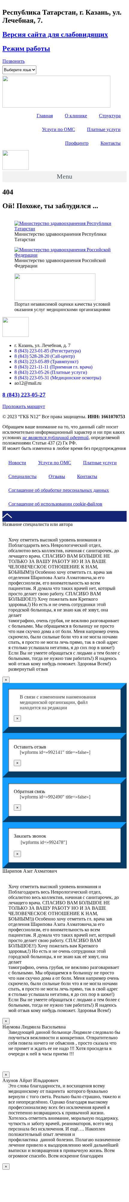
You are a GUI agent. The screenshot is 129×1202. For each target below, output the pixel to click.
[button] (13, 61)
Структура (110, 115)
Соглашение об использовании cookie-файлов (55, 503)
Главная (45, 115)
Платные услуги (104, 129)
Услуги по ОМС (58, 129)
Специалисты (22, 476)
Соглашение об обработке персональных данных (58, 490)
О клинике (76, 115)
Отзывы (57, 476)
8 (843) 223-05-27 (24, 395)
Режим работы (26, 48)
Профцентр (76, 143)
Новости (17, 462)
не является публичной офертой (55, 437)
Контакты (110, 143)
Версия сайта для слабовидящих (55, 34)
